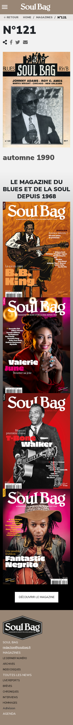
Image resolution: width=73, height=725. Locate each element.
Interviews (10, 697)
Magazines (44, 17)
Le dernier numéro (15, 658)
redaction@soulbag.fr (17, 647)
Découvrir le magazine (36, 597)
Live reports (11, 680)
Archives (9, 664)
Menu (6, 7)
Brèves (7, 686)
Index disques (12, 669)
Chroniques (11, 691)
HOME (27, 17)
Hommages (10, 703)
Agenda (9, 714)
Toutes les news (17, 675)
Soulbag (36, 7)
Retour (12, 17)
